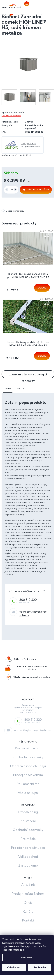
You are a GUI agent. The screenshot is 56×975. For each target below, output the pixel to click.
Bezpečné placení (28, 748)
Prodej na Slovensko (28, 775)
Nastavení (26, 957)
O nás (28, 902)
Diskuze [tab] (20, 388)
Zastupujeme (28, 865)
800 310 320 (28, 600)
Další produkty (28, 143)
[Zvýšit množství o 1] (15, 189)
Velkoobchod (28, 857)
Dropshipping (28, 812)
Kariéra (28, 911)
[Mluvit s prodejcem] (13, 210)
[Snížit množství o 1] (6, 189)
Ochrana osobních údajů (28, 766)
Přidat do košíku (38, 189)
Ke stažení (28, 821)
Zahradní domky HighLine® (34, 127)
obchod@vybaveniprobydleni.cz (33, 730)
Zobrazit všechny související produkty (28, 375)
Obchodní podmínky (28, 757)
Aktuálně (28, 885)
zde (21, 949)
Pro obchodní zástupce (28, 848)
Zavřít (19, 207)
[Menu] (26, 4)
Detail (42, 287)
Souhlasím (40, 967)
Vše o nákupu (28, 793)
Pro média (28, 839)
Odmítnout (14, 967)
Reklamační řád (28, 784)
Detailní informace (11, 115)
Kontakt (28, 920)
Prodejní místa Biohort (28, 893)
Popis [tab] (8, 388)
